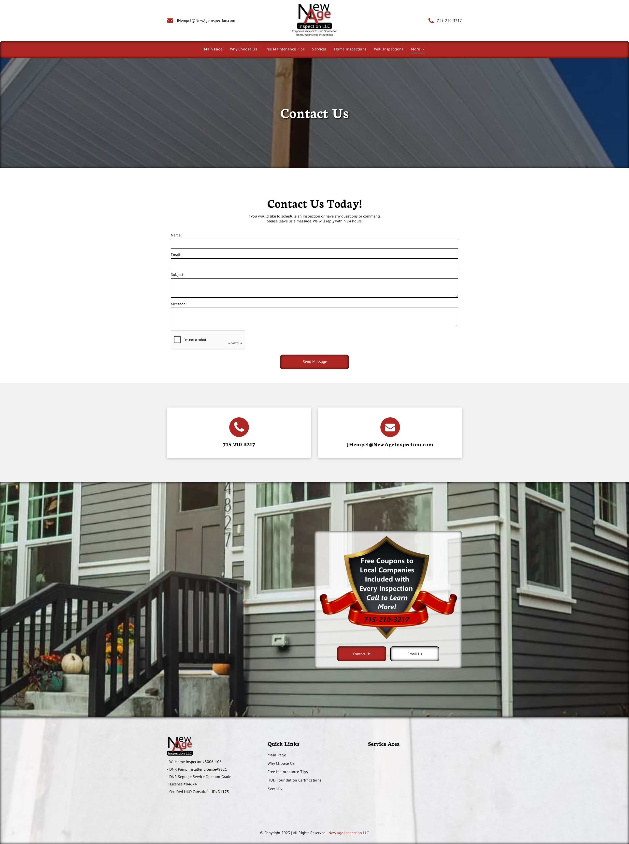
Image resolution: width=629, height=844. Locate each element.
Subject (177, 274)
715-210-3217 (449, 20)
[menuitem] (213, 49)
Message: (178, 303)
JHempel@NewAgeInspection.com (390, 444)
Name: (176, 235)
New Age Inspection (345, 832)
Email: (176, 254)
